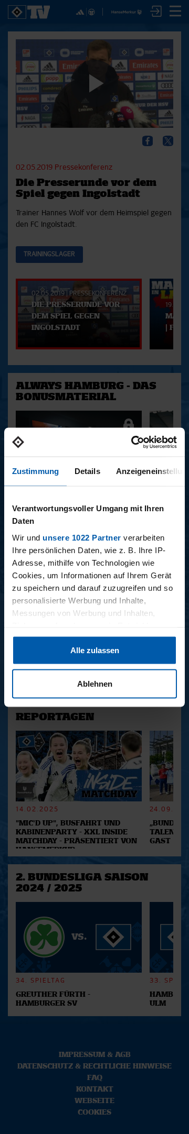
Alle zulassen (94, 650)
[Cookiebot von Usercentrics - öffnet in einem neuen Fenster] (133, 442)
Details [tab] (87, 471)
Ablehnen (94, 683)
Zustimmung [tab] (35, 471)
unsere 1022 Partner (82, 537)
